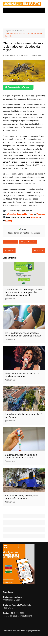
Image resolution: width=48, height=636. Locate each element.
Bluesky (8, 220)
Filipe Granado (10, 55)
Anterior (10, 250)
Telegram (41, 214)
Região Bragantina (28, 242)
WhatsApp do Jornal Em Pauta (20, 214)
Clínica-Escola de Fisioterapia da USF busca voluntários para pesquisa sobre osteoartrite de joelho (23, 292)
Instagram (35, 217)
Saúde (40, 55)
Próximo (37, 250)
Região (34, 55)
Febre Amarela (11, 242)
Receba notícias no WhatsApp (19, 87)
